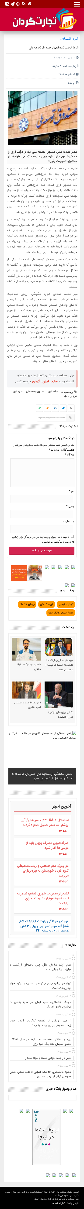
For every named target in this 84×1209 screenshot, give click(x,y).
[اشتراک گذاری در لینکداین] (55, 408)
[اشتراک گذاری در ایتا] (47, 408)
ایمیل (70, 506)
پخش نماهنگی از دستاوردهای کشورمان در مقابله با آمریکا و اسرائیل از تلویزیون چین (42, 776)
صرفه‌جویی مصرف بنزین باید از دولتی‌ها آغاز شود (47, 845)
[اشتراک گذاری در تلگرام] (63, 409)
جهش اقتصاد (27, 604)
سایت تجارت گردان (45, 381)
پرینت (71, 82)
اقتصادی (65, 38)
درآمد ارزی (53, 392)
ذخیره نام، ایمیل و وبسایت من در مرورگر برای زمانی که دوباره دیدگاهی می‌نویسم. (43, 539)
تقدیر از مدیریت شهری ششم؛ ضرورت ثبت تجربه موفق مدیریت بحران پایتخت (43, 898)
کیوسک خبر (46, 604)
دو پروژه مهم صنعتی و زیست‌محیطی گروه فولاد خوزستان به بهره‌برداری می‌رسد (43, 871)
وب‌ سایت (68, 521)
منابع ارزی (17, 392)
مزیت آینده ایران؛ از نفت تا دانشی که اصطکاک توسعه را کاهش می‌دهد (59, 665)
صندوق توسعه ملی (35, 392)
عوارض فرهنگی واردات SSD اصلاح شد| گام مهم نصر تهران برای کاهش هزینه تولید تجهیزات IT (44, 926)
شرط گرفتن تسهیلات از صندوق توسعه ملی (53, 47)
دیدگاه (69, 454)
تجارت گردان (66, 604)
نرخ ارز (73, 396)
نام (71, 491)
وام (65, 396)
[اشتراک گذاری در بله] (39, 408)
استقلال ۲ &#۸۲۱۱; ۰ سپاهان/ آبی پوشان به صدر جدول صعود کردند (45, 822)
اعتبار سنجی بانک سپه (60, 612)
